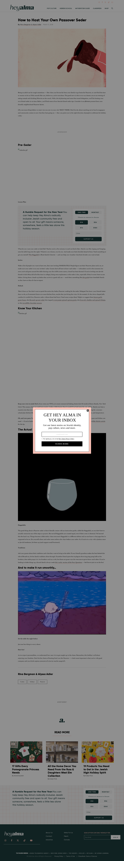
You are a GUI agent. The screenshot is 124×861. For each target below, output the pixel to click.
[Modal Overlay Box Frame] (62, 430)
